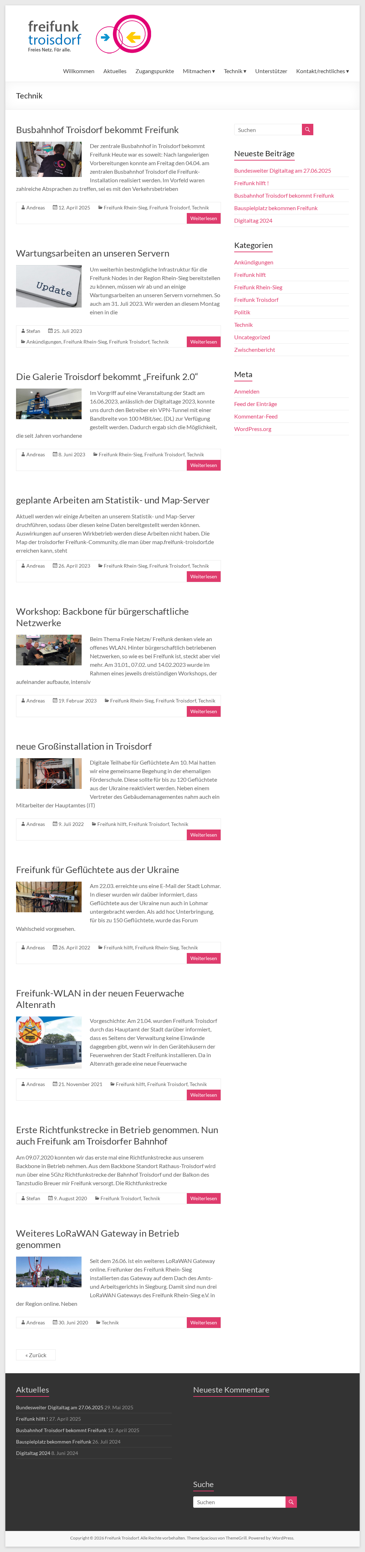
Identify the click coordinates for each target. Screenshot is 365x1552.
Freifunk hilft (112, 824)
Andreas (35, 207)
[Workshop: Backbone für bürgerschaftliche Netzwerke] (49, 638)
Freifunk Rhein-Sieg (125, 207)
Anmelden (246, 391)
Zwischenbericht (254, 349)
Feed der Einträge (255, 403)
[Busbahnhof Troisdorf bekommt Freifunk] (49, 145)
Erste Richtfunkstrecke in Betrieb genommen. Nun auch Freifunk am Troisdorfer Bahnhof (117, 1135)
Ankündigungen (43, 342)
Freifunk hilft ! (251, 182)
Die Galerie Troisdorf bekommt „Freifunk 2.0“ (107, 376)
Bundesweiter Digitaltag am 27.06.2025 (282, 170)
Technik (200, 207)
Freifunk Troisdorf (169, 207)
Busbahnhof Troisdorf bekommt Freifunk (97, 129)
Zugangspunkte (154, 70)
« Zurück (35, 1354)
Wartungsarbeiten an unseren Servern (92, 253)
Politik (242, 312)
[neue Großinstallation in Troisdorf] (49, 761)
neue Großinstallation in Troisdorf (84, 746)
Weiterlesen (203, 218)
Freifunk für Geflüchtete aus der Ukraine (97, 869)
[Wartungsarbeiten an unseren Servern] (49, 268)
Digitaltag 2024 (253, 220)
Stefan (33, 331)
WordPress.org (252, 428)
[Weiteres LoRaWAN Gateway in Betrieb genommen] (49, 1260)
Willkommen (78, 70)
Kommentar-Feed (256, 416)
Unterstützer (271, 70)
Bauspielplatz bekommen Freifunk (276, 207)
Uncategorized (252, 337)
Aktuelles (115, 70)
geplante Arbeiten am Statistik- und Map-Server (113, 500)
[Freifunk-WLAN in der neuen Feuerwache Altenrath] (49, 1019)
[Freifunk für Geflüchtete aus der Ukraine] (49, 885)
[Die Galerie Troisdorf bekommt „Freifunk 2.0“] (49, 392)
